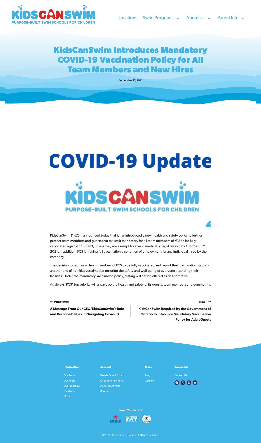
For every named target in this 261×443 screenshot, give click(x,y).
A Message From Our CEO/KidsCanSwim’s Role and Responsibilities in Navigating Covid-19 (87, 308)
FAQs (67, 396)
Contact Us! (181, 375)
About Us (195, 18)
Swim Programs (158, 18)
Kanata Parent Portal (111, 375)
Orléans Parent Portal (112, 380)
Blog (147, 375)
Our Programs (72, 386)
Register (104, 391)
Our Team (69, 375)
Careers (149, 380)
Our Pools (69, 380)
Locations (128, 18)
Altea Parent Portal (110, 386)
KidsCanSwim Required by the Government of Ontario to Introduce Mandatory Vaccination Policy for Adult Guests (175, 311)
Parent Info (228, 18)
